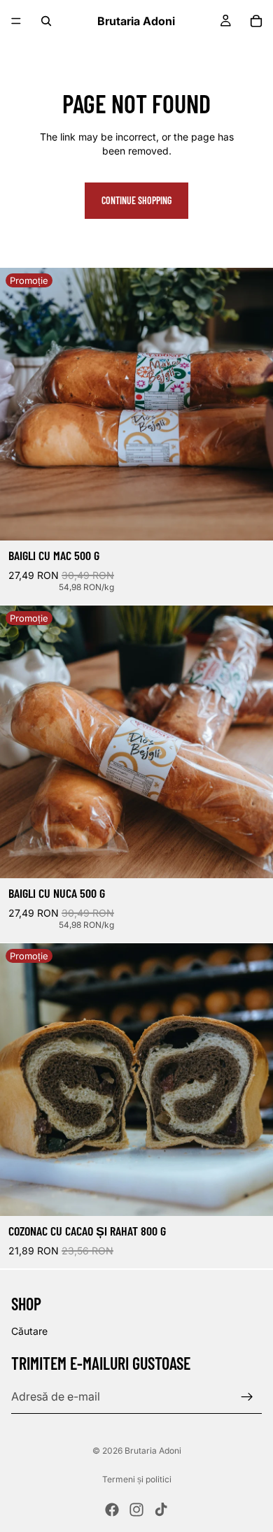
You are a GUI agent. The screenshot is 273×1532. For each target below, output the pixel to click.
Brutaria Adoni (153, 1450)
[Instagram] (136, 1509)
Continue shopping (137, 200)
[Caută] (46, 21)
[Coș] (256, 21)
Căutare (29, 1331)
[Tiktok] (161, 1509)
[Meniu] (16, 21)
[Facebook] (112, 1509)
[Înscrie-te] (247, 1396)
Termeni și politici (137, 1479)
